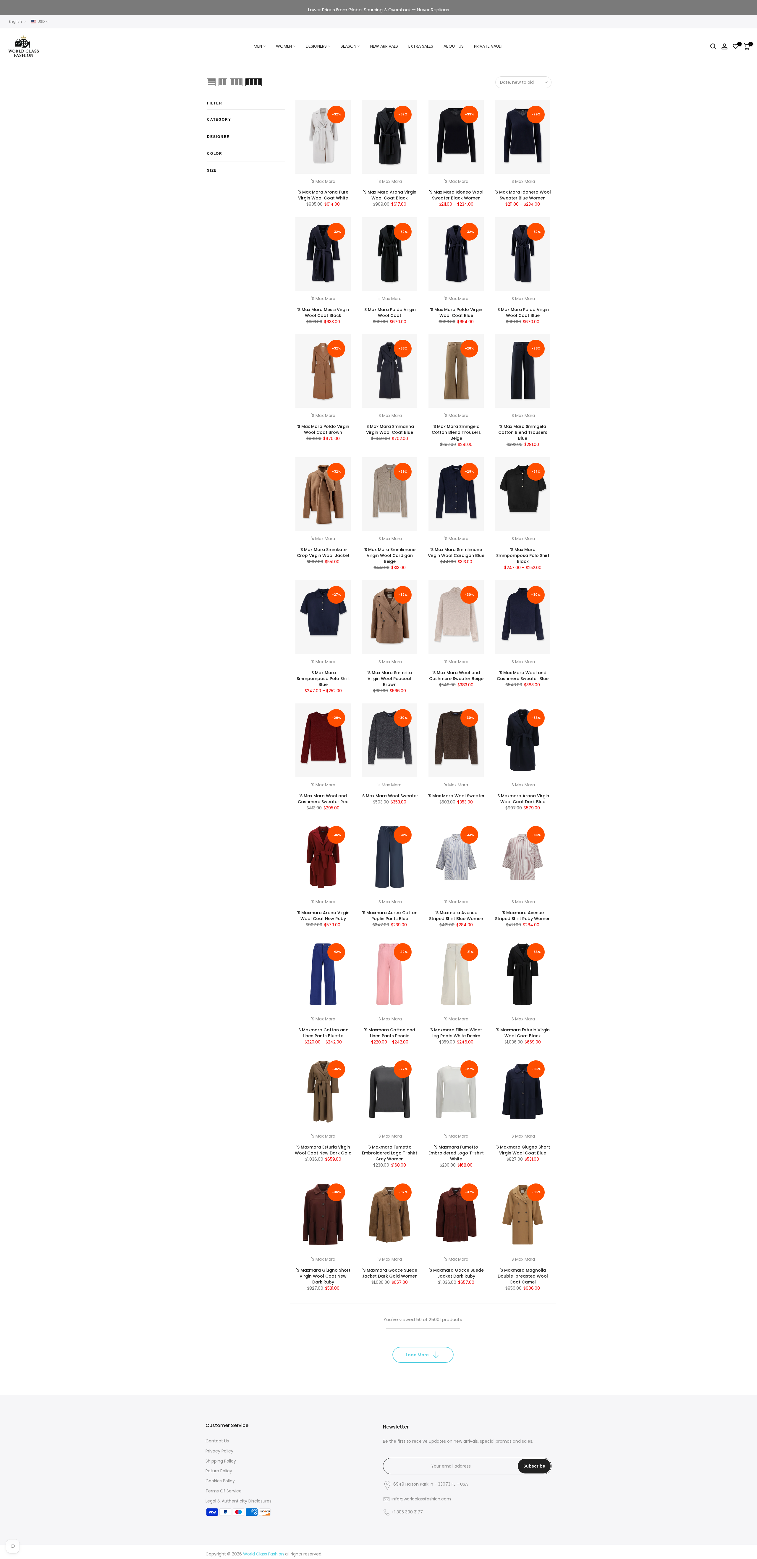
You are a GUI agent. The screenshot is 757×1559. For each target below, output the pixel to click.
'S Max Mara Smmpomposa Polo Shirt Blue (323, 678)
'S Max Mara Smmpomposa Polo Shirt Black (522, 555)
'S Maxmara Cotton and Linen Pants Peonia (389, 1033)
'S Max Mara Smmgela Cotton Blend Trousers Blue (522, 432)
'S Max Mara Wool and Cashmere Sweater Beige (456, 676)
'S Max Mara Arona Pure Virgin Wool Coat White (323, 195)
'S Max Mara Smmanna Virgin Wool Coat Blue (389, 429)
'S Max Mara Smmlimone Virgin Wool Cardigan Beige (389, 555)
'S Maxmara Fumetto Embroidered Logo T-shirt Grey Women (389, 1153)
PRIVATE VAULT (488, 46)
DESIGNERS (316, 46)
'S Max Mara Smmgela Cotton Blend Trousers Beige (456, 432)
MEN (258, 46)
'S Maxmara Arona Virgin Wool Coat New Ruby (323, 916)
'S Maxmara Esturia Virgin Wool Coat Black (523, 1033)
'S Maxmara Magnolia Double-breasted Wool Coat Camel (523, 1276)
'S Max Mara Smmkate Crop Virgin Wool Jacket (323, 552)
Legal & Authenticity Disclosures (238, 1501)
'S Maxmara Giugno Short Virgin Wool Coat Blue (523, 1150)
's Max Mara (390, 299)
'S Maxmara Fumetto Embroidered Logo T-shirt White (456, 1153)
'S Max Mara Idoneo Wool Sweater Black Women (456, 195)
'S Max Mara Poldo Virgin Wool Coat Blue (456, 312)
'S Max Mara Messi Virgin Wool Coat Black (323, 312)
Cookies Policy (220, 1481)
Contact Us (217, 1441)
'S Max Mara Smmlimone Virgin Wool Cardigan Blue (456, 552)
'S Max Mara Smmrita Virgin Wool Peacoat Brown (389, 678)
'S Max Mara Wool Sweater (389, 796)
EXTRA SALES (420, 46)
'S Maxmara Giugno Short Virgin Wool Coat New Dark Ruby (323, 1276)
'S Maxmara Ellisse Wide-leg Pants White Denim (456, 1033)
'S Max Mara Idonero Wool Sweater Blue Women (523, 195)
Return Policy (219, 1471)
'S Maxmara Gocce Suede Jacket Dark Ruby (456, 1273)
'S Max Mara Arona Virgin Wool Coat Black (389, 195)
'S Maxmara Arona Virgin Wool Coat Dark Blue (522, 799)
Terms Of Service (224, 1491)
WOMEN (284, 46)
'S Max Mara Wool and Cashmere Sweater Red (323, 799)
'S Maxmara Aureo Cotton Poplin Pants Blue (390, 916)
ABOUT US (454, 46)
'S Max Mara (323, 181)
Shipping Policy (221, 1461)
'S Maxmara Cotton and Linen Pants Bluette (323, 1033)
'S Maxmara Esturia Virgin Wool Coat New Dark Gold (323, 1150)
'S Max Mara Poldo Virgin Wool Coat (389, 312)
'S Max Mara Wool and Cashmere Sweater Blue (523, 676)
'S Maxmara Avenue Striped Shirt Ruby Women (523, 916)
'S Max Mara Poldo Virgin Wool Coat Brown (323, 429)
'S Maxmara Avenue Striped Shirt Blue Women (456, 916)
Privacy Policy (219, 1451)
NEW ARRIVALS (384, 46)
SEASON (348, 46)
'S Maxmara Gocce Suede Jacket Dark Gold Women (390, 1273)
